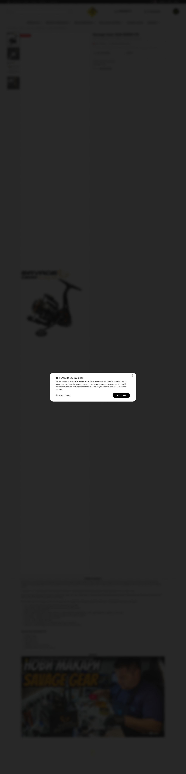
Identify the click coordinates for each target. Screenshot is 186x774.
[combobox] (132, 375)
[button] (63, 395)
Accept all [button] (121, 395)
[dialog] (93, 386)
